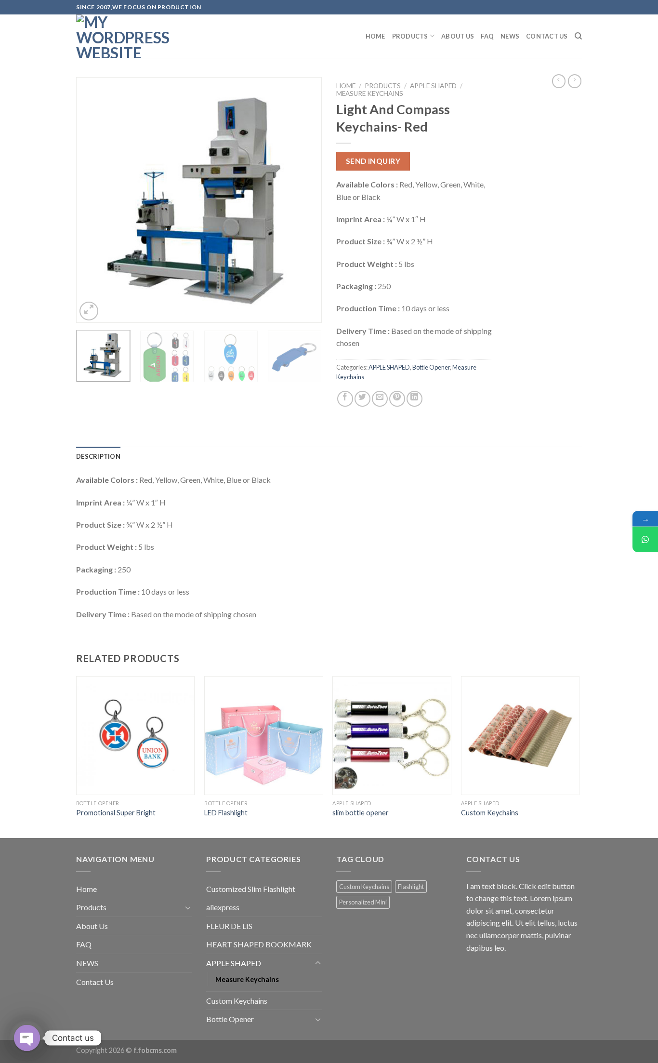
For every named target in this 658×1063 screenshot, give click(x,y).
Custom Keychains (489, 813)
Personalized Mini (363, 902)
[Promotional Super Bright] (135, 735)
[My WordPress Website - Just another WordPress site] (124, 36)
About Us (457, 36)
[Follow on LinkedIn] (587, 12)
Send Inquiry (373, 161)
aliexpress (222, 907)
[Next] (305, 200)
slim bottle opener (360, 813)
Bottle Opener (431, 367)
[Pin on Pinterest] (397, 399)
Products (410, 36)
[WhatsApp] (645, 539)
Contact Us (547, 36)
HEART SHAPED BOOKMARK (259, 944)
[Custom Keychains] (520, 735)
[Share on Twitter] (362, 399)
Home (375, 36)
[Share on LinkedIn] (414, 399)
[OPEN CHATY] (27, 1038)
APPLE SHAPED (433, 86)
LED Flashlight (226, 813)
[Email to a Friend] (380, 399)
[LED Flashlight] (263, 735)
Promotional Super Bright (116, 813)
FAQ (487, 36)
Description (98, 456)
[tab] (98, 456)
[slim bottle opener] (391, 735)
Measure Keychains (369, 93)
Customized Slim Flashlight (250, 888)
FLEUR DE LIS (229, 925)
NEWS (509, 36)
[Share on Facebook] (345, 399)
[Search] (578, 36)
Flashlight (411, 886)
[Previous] (93, 200)
